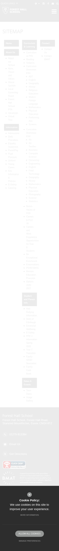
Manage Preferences (29, 541)
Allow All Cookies (30, 533)
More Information (29, 515)
